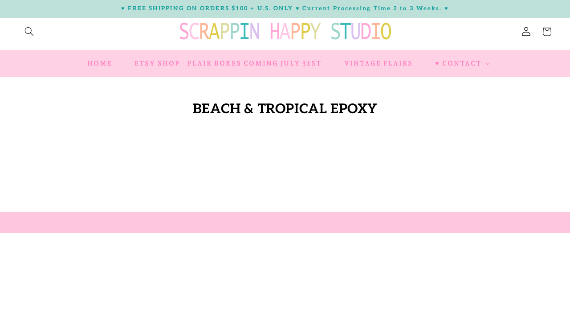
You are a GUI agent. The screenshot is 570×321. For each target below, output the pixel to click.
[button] (29, 31)
